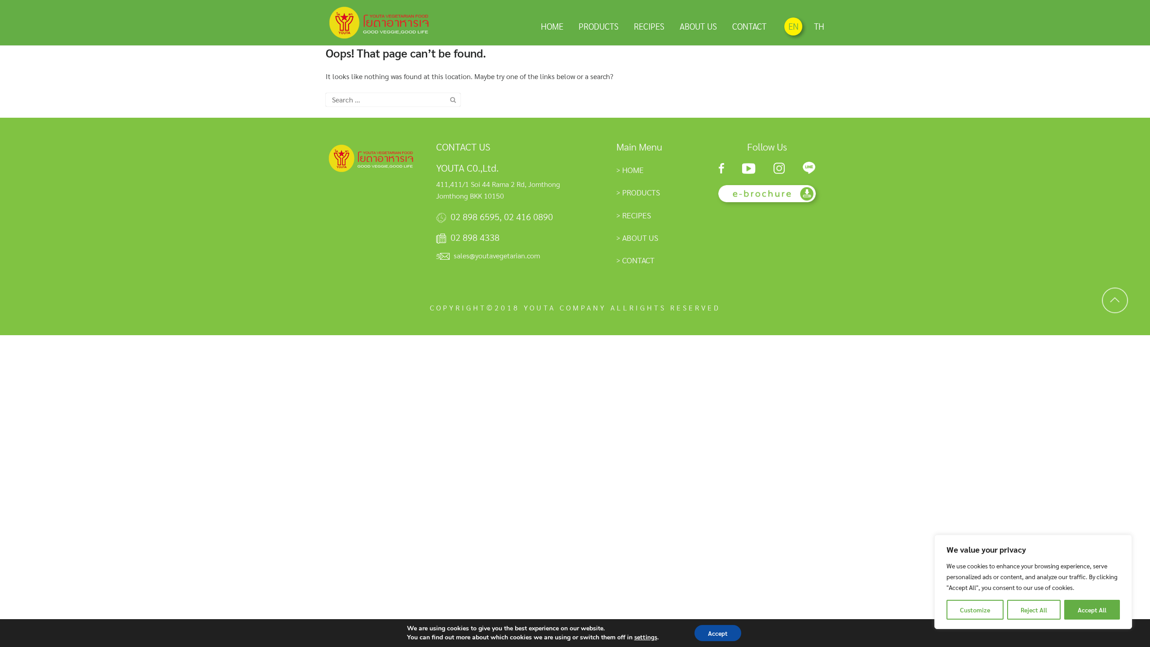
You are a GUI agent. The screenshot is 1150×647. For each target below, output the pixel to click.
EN (793, 26)
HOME (552, 26)
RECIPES (649, 26)
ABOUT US (698, 26)
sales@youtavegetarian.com (497, 255)
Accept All (1092, 610)
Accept (718, 633)
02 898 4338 (475, 237)
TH (819, 26)
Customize (975, 610)
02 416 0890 (528, 216)
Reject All (1034, 610)
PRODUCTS (599, 26)
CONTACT (749, 26)
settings (645, 637)
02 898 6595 (475, 216)
